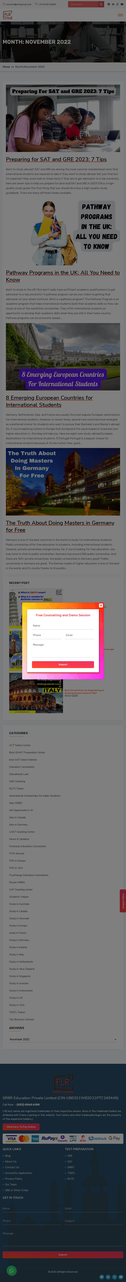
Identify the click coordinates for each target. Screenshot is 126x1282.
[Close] (101, 605)
